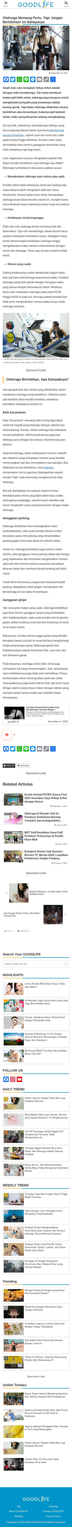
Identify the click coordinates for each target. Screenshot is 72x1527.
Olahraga (24, 765)
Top (19, 1506)
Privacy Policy (53, 1516)
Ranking (53, 1506)
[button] (66, 964)
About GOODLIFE (18, 1511)
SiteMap (18, 1516)
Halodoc (49, 467)
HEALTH (10, 765)
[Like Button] (7, 735)
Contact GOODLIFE (53, 1511)
